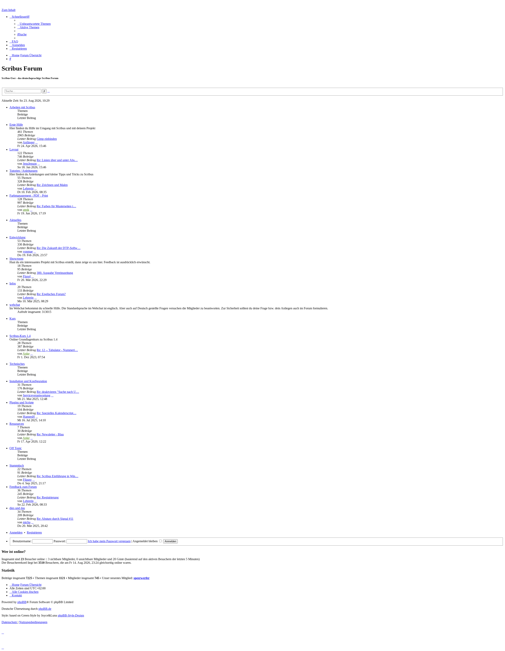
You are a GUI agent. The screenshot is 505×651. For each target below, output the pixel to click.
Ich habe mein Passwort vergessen (109, 541)
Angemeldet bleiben (145, 541)
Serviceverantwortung (36, 395)
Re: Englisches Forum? (51, 294)
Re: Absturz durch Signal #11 (55, 518)
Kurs (12, 318)
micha (26, 522)
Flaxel (27, 276)
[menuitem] (34, 23)
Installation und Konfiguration (28, 381)
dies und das (17, 508)
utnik (26, 209)
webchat (14, 304)
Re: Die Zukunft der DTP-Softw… (58, 248)
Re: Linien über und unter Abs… (57, 160)
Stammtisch (16, 465)
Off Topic (15, 448)
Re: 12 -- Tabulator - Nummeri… (57, 350)
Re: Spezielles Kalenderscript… (56, 413)
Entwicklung (17, 237)
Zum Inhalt (8, 10)
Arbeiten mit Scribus (22, 107)
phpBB (21, 602)
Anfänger (29, 142)
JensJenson (30, 163)
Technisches (17, 363)
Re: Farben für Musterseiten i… (56, 206)
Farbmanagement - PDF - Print (28, 195)
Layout (13, 149)
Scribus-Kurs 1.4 (20, 336)
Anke (26, 353)
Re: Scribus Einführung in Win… (57, 476)
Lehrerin (28, 188)
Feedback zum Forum (23, 486)
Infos (12, 283)
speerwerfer (142, 578)
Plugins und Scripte (21, 402)
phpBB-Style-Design (71, 615)
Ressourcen (16, 423)
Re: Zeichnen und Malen (52, 185)
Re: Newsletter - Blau (50, 434)
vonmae (28, 251)
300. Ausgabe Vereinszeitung (55, 272)
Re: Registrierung (48, 497)
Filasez (27, 479)
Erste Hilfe (16, 124)
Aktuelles (15, 220)
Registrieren (34, 532)
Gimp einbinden (47, 138)
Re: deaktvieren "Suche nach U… (58, 391)
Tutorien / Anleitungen (23, 170)
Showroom (16, 258)
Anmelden (15, 532)
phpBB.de (44, 608)
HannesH (29, 416)
